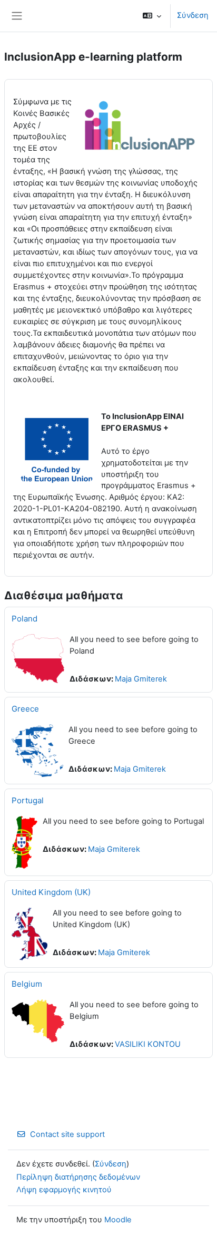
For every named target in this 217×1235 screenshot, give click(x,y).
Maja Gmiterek (141, 679)
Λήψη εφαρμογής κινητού (64, 1189)
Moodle (118, 1219)
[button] (152, 16)
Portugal (28, 800)
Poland (24, 619)
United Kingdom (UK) (51, 892)
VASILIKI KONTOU (148, 1044)
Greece (25, 709)
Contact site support (67, 1134)
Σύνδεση (193, 15)
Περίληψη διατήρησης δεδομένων (78, 1177)
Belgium (27, 984)
